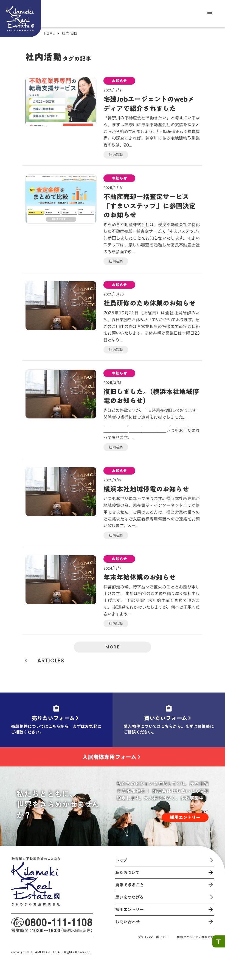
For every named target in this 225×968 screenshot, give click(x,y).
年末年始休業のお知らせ (139, 577)
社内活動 (116, 154)
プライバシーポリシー (153, 937)
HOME (49, 33)
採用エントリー (185, 817)
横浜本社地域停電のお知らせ (146, 489)
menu (210, 13)
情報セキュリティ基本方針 (195, 937)
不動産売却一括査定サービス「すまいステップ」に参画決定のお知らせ (149, 206)
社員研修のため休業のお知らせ (149, 303)
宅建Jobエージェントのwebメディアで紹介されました (148, 104)
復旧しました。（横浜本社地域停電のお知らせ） (151, 396)
